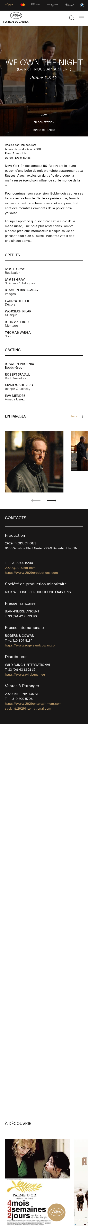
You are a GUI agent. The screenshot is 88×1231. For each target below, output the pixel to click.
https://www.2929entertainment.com (33, 704)
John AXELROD (17, 322)
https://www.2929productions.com (31, 573)
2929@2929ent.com (20, 568)
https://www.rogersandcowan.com (31, 645)
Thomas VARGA (18, 332)
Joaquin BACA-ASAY (21, 290)
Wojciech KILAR (18, 311)
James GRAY (15, 269)
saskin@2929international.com (28, 708)
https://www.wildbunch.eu (25, 674)
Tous (74, 416)
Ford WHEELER (17, 301)
